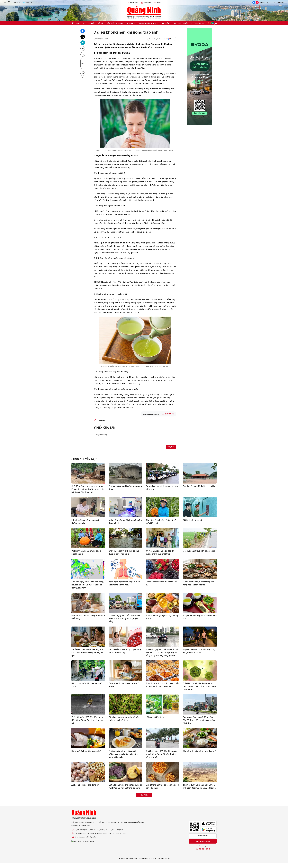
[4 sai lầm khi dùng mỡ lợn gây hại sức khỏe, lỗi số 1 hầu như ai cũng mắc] (200, 834)
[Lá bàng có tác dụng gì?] (162, 704)
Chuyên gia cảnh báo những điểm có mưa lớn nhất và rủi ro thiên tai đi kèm (162, 817)
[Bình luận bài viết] (82, 73)
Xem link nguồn (167, 414)
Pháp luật (165, 23)
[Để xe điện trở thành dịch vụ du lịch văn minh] (162, 473)
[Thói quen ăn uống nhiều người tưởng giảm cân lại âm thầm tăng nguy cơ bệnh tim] (125, 738)
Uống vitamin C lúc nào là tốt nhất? (124, 846)
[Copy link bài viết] (82, 48)
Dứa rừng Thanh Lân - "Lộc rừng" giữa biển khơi (161, 521)
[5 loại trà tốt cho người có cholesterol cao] (200, 603)
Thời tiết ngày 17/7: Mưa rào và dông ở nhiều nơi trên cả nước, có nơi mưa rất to (88, 849)
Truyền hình (133, 2)
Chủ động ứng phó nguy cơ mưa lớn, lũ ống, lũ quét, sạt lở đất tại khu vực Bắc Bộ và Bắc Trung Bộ (87, 489)
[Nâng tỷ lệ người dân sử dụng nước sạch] (88, 670)
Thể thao (177, 23)
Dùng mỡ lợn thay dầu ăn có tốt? (86, 751)
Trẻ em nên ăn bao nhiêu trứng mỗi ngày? (124, 684)
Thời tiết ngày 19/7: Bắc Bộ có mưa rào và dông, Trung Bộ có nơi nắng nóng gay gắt (161, 754)
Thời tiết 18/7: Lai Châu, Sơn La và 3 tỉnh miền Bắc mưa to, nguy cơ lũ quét (199, 786)
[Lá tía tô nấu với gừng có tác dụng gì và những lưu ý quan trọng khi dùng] (125, 772)
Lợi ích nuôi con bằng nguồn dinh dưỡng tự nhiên (86, 521)
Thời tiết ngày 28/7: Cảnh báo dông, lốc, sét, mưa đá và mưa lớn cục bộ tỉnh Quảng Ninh (87, 585)
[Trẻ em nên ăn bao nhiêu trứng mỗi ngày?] (125, 670)
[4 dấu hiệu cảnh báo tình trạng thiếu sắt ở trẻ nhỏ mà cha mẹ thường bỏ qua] (88, 637)
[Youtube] (257, 2)
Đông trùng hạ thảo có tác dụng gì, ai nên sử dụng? (162, 786)
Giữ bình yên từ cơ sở (192, 520)
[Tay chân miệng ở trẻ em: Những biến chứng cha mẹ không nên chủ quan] (162, 834)
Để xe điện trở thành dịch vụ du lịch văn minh (162, 487)
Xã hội (100, 23)
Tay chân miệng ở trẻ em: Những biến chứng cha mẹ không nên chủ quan (162, 848)
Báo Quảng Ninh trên (156, 39)
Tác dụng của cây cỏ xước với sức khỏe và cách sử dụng (124, 718)
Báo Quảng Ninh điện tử (144, 12)
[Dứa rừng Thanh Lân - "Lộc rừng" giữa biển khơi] (162, 507)
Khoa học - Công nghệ (146, 23)
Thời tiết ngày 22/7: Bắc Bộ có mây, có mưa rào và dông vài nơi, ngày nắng (124, 618)
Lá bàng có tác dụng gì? (157, 717)
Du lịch (130, 23)
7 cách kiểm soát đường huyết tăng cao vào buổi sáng (125, 651)
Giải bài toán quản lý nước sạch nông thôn (125, 487)
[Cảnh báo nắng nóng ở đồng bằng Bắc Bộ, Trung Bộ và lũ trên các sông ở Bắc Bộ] (200, 704)
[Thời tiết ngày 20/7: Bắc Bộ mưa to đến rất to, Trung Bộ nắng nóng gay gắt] (88, 704)
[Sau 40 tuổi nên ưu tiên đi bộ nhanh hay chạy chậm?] (88, 803)
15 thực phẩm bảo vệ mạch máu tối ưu (161, 583)
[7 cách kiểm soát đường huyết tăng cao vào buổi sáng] (125, 637)
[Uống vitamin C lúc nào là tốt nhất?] (125, 834)
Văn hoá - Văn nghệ (115, 23)
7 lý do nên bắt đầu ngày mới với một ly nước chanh (199, 817)
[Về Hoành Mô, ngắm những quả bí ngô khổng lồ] (88, 538)
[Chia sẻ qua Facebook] (82, 31)
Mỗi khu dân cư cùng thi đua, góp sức (200, 551)
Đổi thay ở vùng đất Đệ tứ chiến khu (199, 486)
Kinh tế (91, 23)
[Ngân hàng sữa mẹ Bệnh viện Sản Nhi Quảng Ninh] (125, 507)
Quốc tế (186, 23)
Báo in (159, 2)
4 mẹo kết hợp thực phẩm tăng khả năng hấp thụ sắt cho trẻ (198, 583)
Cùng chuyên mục (84, 459)
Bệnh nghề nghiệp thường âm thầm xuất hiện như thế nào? (124, 583)
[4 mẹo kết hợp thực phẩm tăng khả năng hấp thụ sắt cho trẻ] (200, 569)
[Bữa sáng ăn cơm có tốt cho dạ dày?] (200, 738)
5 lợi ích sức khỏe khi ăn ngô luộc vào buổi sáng (88, 617)
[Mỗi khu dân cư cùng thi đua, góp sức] (200, 538)
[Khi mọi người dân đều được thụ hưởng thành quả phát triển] (162, 538)
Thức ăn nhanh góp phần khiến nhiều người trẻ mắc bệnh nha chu (162, 684)
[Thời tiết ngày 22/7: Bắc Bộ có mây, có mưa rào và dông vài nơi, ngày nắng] (125, 603)
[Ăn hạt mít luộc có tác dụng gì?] (88, 772)
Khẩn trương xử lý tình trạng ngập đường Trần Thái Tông (124, 552)
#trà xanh (102, 420)
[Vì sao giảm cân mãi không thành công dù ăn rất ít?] (125, 803)
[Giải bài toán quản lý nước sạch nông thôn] (125, 473)
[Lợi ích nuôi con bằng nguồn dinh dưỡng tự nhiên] (88, 507)
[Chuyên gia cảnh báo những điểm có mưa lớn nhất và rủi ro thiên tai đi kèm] (162, 803)
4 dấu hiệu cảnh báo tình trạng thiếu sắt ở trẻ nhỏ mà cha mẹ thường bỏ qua (87, 652)
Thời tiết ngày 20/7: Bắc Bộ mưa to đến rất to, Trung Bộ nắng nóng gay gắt (87, 720)
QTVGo (212, 23)
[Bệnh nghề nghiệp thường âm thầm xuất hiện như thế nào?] (125, 569)
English (263, 2)
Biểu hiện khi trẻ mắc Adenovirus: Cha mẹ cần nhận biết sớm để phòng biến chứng (199, 686)
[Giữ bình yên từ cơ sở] (200, 507)
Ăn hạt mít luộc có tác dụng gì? (85, 785)
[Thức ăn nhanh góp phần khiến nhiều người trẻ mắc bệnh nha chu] (162, 670)
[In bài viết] (82, 54)
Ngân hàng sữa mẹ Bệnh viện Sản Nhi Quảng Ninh (125, 521)
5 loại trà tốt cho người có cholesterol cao (200, 617)
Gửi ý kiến (170, 447)
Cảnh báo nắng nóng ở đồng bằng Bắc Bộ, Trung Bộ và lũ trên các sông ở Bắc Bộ (199, 720)
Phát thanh (147, 2)
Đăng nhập (280, 2)
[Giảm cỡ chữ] (83, 67)
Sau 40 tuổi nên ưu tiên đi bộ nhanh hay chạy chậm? (87, 817)
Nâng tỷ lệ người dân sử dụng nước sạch (87, 684)
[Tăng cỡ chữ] (83, 60)
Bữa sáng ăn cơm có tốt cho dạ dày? (199, 751)
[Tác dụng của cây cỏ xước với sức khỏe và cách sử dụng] (125, 704)
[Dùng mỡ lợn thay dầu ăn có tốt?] (88, 738)
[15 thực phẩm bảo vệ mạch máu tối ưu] (162, 569)
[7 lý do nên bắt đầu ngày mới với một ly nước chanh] (200, 803)
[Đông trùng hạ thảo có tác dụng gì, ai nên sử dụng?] (162, 772)
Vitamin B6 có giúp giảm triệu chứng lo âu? (162, 617)
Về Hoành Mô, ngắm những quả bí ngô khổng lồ (86, 552)
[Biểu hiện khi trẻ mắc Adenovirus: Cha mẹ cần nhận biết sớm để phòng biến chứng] (200, 670)
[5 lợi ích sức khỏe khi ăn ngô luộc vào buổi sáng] (88, 603)
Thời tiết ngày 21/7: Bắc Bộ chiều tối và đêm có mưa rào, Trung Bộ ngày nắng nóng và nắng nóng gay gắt (162, 652)
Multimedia (199, 23)
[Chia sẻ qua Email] (82, 42)
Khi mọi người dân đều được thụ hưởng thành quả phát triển (160, 552)
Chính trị (80, 23)
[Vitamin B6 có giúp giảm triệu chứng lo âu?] (162, 603)
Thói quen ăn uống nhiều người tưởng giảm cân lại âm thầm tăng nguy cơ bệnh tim (123, 754)
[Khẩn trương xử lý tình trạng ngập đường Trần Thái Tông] (125, 538)
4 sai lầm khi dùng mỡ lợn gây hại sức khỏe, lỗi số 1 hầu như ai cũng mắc (199, 848)
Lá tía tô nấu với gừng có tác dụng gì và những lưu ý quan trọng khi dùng (125, 786)
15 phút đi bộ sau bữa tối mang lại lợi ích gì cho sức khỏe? (199, 651)
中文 (268, 2)
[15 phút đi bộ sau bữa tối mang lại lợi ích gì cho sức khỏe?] (200, 637)
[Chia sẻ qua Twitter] (82, 37)
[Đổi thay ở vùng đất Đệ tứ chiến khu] (200, 473)
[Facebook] (253, 2)
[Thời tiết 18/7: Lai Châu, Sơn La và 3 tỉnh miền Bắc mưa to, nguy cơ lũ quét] (200, 772)
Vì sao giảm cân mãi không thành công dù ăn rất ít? (123, 817)
